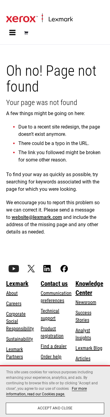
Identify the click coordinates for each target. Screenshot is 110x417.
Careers (13, 303)
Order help (51, 357)
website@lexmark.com (37, 217)
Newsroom (85, 302)
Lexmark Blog (88, 348)
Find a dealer (54, 346)
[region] (55, 391)
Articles (82, 358)
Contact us (54, 283)
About (12, 293)
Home (11, 8)
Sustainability (19, 339)
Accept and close (55, 408)
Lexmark (17, 283)
